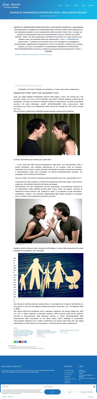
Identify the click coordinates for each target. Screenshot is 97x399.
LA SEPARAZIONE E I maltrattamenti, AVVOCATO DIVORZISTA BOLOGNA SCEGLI (26, 348)
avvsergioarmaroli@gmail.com (86, 375)
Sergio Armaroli (53, 16)
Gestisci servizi (91, 396)
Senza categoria (12, 345)
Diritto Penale (67, 374)
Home (60, 5)
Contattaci (91, 5)
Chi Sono (76, 5)
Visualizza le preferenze (86, 392)
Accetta (52, 392)
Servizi (67, 5)
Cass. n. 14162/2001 (68, 39)
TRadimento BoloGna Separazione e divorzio (69, 330)
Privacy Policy (10, 396)
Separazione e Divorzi (69, 379)
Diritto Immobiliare (69, 372)
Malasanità (67, 376)
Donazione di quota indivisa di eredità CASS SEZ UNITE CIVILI (22, 347)
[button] (94, 386)
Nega (69, 392)
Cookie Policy (4, 396)
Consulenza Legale (69, 370)
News (83, 5)
